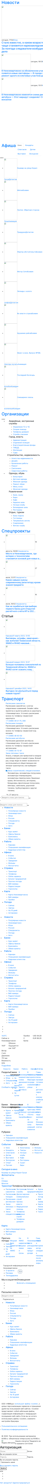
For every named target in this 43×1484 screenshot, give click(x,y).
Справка (8, 868)
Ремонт (14, 466)
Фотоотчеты (13, 866)
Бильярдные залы (20, 507)
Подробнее (6, 1066)
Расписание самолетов (15, 703)
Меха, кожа (18, 487)
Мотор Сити (22, 272)
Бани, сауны (18, 495)
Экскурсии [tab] (33, 154)
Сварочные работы (19, 471)
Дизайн (14, 461)
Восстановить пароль (9, 1465)
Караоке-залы (19, 502)
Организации (15, 413)
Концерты (10, 1150)
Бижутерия (17, 477)
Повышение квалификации (19, 847)
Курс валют (13, 832)
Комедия (14, 386)
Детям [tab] (32, 149)
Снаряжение (18, 523)
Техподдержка (12, 1275)
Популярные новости (17, 811)
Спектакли (10, 1153)
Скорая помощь (19, 429)
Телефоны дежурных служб (20, 1214)
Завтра (11, 908)
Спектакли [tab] (22, 149)
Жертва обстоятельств (26, 252)
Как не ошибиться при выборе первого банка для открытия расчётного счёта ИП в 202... (21, 608)
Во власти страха (24, 313)
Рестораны (17, 510)
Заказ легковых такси (15, 753)
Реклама (9, 1273)
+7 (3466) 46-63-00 (14, 736)
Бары (15, 497)
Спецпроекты (16, 530)
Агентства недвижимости (22, 458)
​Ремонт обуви (19, 484)
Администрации (20, 440)
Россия (11, 818)
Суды (15, 453)
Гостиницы (17, 518)
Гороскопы (12, 889)
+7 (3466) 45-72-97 (14, 751)
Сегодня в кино (9, 1169)
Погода (11, 823)
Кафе (15, 500)
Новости (8, 807)
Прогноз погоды (15, 881)
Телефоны (12, 874)
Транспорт (13, 698)
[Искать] (28, 805)
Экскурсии (10, 1160)
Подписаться (8, 1299)
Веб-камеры (13, 884)
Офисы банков (14, 834)
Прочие (9, 1165)
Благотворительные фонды (24, 445)
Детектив (13, 179)
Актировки (12, 913)
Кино (8, 1148)
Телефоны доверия (21, 432)
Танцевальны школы (21, 521)
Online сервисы (14, 876)
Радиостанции (14, 886)
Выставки (10, 1158)
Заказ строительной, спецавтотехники (24, 771)
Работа (7, 841)
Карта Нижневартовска (18, 895)
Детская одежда (20, 479)
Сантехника (16, 468)
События (12, 858)
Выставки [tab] (22, 154)
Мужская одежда (20, 489)
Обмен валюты (14, 839)
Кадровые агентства (16, 850)
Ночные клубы (19, 505)
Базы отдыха (18, 516)
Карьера (11, 845)
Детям (8, 1155)
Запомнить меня (8, 1462)
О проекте (10, 1270)
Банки (7, 828)
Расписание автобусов (15, 738)
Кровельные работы (19, 463)
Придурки (21, 232)
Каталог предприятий (17, 879)
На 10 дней (12, 910)
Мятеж (20, 190)
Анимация (12, 221)
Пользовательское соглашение (14, 1426)
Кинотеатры (25, 1148)
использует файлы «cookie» (26, 1404)
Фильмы (11, 863)
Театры (23, 1150)
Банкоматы (13, 837)
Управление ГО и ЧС (21, 427)
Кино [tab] (20, 145)
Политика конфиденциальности (15, 1429)
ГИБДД (16, 448)
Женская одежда (20, 482)
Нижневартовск (15, 813)
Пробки (11, 900)
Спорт (8, 1163)
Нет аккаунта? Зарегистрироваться (15, 1483)
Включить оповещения (26, 1283)
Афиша (9, 145)
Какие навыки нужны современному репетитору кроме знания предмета (23, 582)
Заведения (12, 861)
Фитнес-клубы (19, 526)
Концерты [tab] (29, 145)
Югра (15, 40)
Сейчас (11, 905)
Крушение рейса (24, 333)
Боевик (26, 190)
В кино (11, 856)
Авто (10, 826)
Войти (37, 1069)
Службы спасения (20, 434)
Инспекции (17, 450)
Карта (7, 891)
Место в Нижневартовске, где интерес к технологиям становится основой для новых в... (23, 556)
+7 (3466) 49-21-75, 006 (16, 721)
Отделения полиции (21, 443)
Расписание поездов (14, 723)
